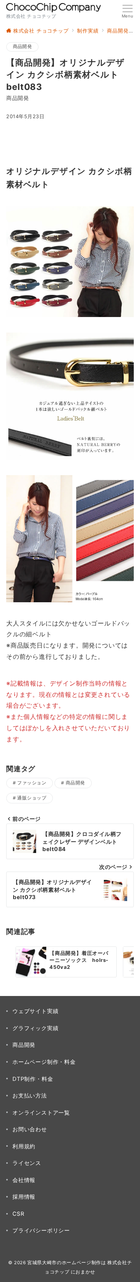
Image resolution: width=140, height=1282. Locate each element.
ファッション (31, 783)
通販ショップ (31, 798)
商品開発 (22, 46)
